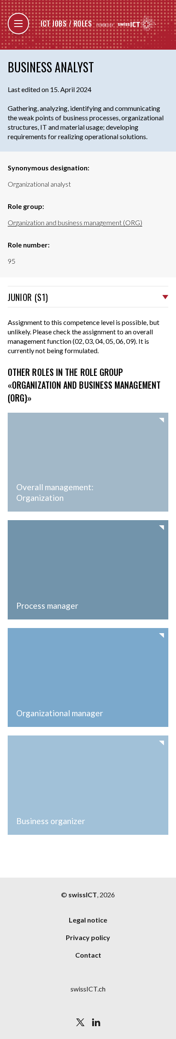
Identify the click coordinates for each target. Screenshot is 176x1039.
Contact (88, 955)
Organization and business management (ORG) (75, 222)
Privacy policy (88, 937)
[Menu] (18, 23)
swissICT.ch (88, 989)
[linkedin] (96, 1022)
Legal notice (88, 920)
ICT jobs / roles (66, 23)
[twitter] (80, 1022)
